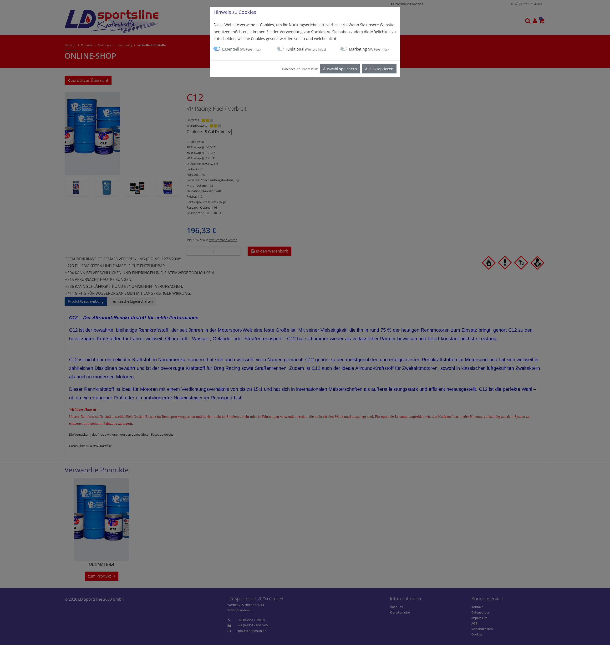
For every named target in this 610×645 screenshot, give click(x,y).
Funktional (305, 49)
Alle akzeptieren (379, 69)
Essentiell (241, 49)
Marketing (369, 49)
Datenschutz (291, 69)
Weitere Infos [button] (250, 49)
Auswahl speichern (340, 69)
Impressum (310, 69)
